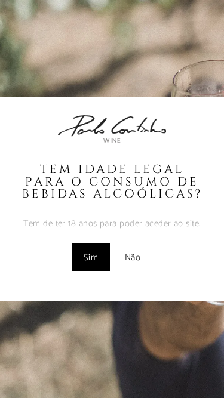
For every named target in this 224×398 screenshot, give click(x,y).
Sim (91, 257)
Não (132, 257)
